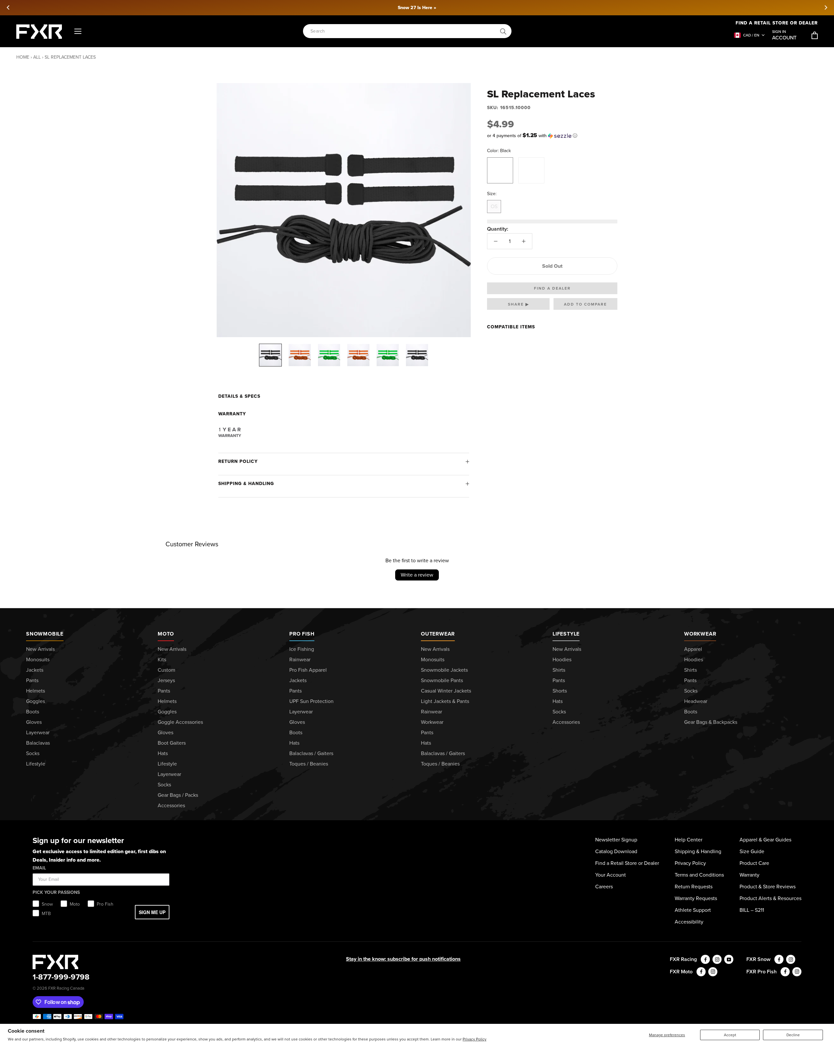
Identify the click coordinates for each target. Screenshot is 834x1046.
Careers (604, 886)
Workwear (432, 722)
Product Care (754, 863)
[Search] (503, 31)
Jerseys (166, 680)
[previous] (8, 7)
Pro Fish (301, 634)
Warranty (749, 875)
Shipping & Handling (246, 483)
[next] (825, 7)
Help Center (688, 839)
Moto (166, 634)
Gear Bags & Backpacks (710, 722)
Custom (166, 670)
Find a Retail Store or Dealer (777, 23)
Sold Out (552, 266)
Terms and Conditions (699, 875)
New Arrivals (40, 649)
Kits (162, 659)
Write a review (417, 575)
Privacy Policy (474, 1039)
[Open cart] (815, 35)
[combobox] (403, 31)
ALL (37, 57)
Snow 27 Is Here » (417, 7)
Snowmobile (45, 634)
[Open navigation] (77, 31)
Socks (32, 753)
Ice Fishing (301, 649)
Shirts (559, 670)
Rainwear (299, 659)
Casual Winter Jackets (446, 691)
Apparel (693, 649)
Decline (793, 1035)
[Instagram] (717, 959)
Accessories (171, 805)
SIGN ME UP (152, 912)
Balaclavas (38, 743)
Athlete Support (693, 910)
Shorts (560, 691)
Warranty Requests (696, 898)
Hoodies (562, 659)
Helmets (35, 691)
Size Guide (752, 851)
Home (22, 57)
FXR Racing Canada (66, 988)
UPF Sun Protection (311, 701)
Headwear (695, 701)
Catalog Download (616, 851)
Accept (730, 1035)
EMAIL (39, 868)
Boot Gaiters (172, 743)
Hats (163, 753)
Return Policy (238, 461)
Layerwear (38, 732)
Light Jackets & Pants (445, 701)
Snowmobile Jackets (444, 670)
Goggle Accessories (180, 722)
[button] (552, 135)
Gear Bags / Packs (178, 795)
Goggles (35, 701)
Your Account (610, 875)
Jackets (34, 670)
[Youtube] (728, 959)
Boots (32, 711)
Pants (32, 680)
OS (494, 206)
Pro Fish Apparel (308, 670)
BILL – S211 (752, 910)
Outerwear (438, 634)
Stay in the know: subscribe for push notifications (403, 959)
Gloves (34, 722)
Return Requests (693, 886)
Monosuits (38, 659)
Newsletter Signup (616, 839)
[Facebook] (705, 959)
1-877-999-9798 (61, 977)
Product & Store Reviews (768, 886)
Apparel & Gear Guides (765, 839)
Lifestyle (35, 763)
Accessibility (689, 921)
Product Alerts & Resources (770, 898)
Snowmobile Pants (442, 680)
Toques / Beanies (308, 763)
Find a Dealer (552, 288)
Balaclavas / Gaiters (311, 753)
